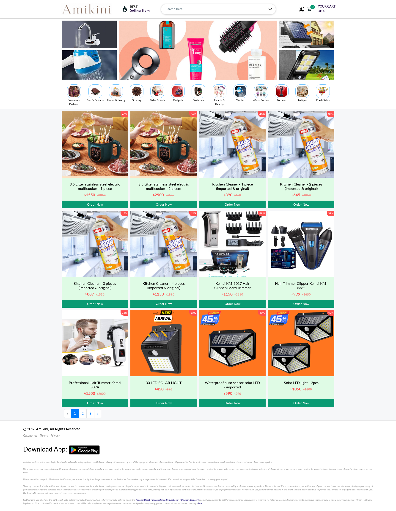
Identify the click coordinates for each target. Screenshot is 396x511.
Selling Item (140, 11)
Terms (44, 435)
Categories (30, 435)
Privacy (55, 435)
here (200, 503)
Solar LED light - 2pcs (301, 383)
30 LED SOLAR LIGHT (164, 383)
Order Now (95, 204)
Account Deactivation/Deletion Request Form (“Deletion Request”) (167, 500)
